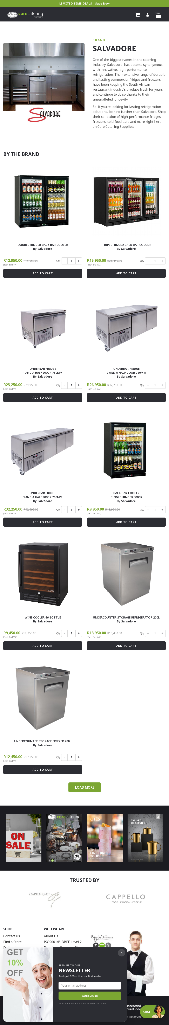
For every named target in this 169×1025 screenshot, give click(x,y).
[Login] (147, 15)
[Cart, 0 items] (137, 15)
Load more (84, 787)
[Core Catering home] (25, 15)
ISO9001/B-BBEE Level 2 (63, 942)
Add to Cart (43, 273)
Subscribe (90, 996)
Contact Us (11, 936)
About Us (51, 936)
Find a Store (12, 942)
